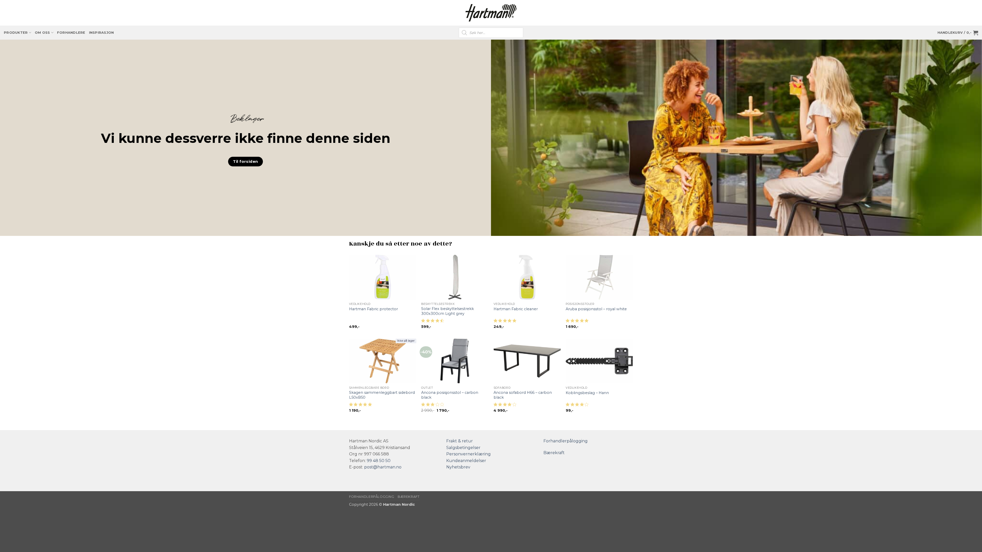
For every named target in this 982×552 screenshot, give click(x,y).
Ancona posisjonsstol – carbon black (449, 395)
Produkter (16, 32)
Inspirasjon (101, 32)
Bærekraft (554, 452)
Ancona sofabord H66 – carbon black (523, 395)
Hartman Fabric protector (373, 309)
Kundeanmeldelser (466, 460)
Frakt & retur (459, 441)
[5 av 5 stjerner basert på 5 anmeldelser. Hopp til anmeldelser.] (361, 406)
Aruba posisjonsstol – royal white (596, 309)
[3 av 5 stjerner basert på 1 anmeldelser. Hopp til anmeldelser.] (433, 406)
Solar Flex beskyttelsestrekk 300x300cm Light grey (447, 311)
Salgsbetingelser (463, 447)
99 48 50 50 (378, 460)
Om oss (42, 32)
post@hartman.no (382, 467)
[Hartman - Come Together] (491, 13)
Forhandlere (71, 32)
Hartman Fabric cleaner (516, 309)
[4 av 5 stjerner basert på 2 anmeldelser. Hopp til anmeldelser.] (506, 406)
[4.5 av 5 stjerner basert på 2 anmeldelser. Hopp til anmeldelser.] (433, 322)
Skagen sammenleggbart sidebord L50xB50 (382, 395)
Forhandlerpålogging (565, 441)
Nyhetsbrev (458, 467)
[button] (958, 32)
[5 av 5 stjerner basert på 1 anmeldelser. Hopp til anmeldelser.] (506, 322)
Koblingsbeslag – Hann (587, 392)
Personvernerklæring (468, 454)
